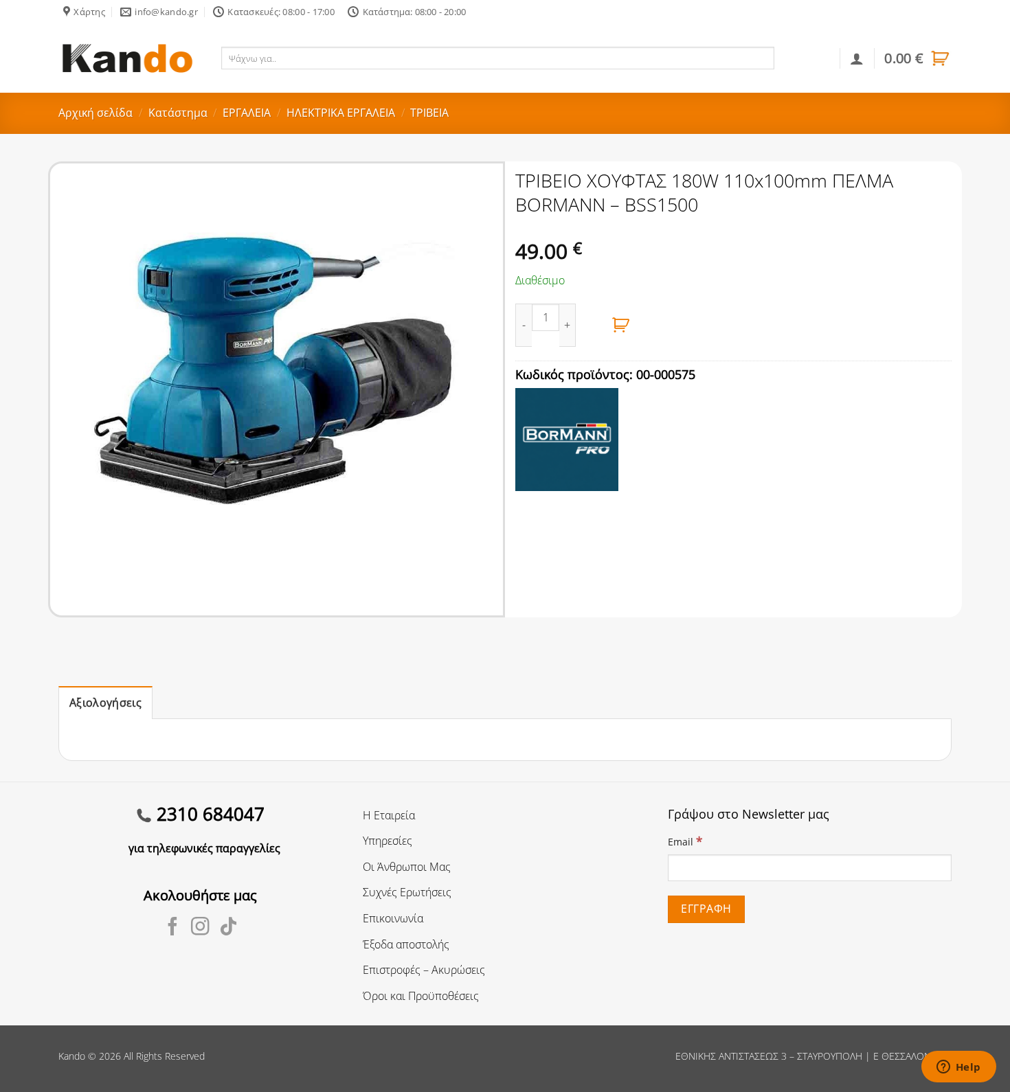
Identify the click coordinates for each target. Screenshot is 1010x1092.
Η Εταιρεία (389, 815)
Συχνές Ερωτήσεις (407, 892)
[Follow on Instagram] (200, 928)
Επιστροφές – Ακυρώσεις (424, 969)
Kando (71, 1055)
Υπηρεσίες (387, 840)
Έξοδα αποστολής (406, 944)
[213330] (621, 325)
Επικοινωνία (393, 918)
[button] (918, 58)
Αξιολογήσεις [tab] (105, 702)
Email (685, 841)
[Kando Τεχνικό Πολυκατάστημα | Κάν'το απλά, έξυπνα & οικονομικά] (127, 58)
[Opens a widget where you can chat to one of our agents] (958, 1068)
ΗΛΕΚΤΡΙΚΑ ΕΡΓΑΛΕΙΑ (341, 112)
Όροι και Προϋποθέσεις (421, 995)
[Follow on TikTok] (228, 928)
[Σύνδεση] (857, 58)
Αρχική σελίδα (95, 112)
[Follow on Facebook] (173, 928)
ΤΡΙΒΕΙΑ (429, 112)
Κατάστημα (177, 112)
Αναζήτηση (804, 58)
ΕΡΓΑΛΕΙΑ (247, 112)
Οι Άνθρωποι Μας (407, 866)
